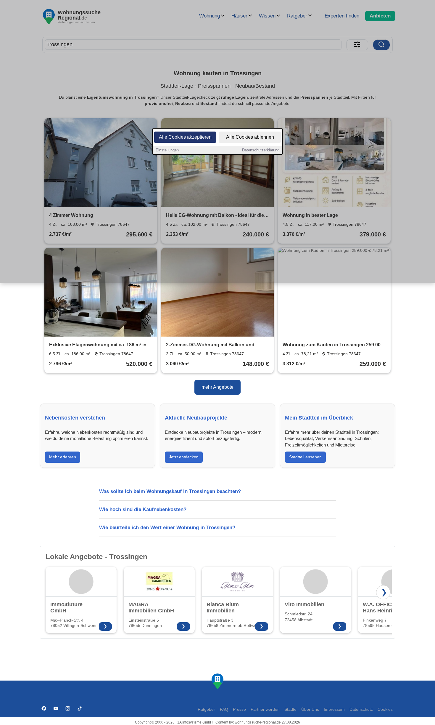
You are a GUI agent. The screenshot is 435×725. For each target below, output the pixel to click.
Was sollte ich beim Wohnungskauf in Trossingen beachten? (170, 491)
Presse (239, 709)
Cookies (385, 709)
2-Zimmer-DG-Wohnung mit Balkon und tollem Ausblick (210, 345)
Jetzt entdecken (184, 456)
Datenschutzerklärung (260, 150)
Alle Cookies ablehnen (250, 137)
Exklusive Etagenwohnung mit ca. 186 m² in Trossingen (97, 345)
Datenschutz (361, 709)
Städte (290, 709)
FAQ (224, 709)
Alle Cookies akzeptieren (185, 137)
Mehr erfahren (62, 456)
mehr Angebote (217, 387)
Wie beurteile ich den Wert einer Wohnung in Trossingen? (167, 527)
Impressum (334, 709)
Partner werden (265, 709)
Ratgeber (206, 709)
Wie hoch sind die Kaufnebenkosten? (142, 509)
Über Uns (310, 709)
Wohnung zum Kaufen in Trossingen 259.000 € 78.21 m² (333, 345)
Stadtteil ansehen (305, 456)
